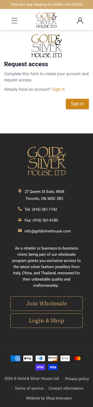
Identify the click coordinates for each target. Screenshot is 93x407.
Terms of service (29, 388)
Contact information (66, 388)
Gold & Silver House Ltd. (39, 378)
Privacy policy (77, 378)
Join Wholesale (46, 303)
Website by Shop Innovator (49, 398)
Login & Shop (46, 321)
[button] (15, 20)
